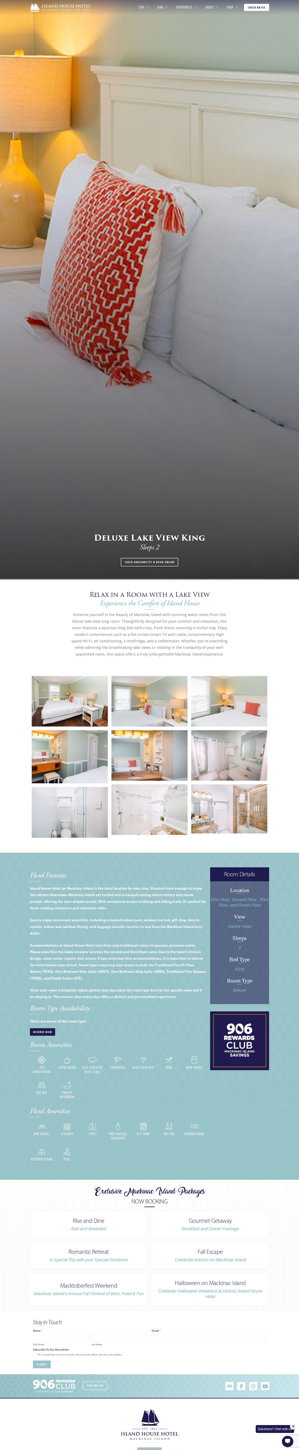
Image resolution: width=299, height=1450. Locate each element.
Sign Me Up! (95, 1386)
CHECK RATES (256, 7)
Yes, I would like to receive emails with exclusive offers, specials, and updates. (79, 1354)
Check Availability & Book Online (150, 562)
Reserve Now (42, 1032)
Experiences (184, 7)
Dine (160, 7)
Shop (229, 7)
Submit (41, 1364)
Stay (142, 7)
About (209, 7)
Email (156, 1331)
